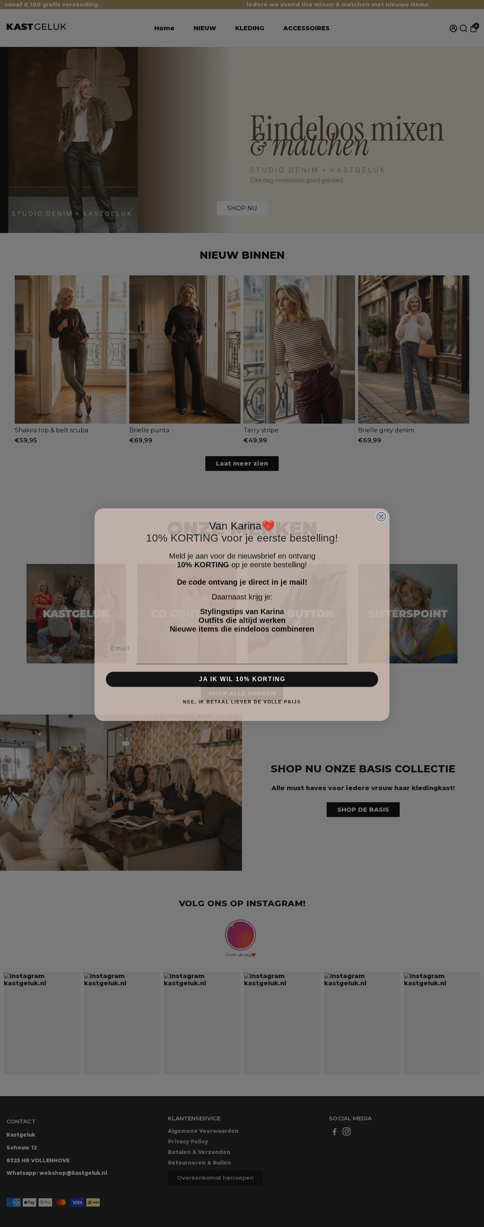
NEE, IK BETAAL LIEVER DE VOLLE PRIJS (242, 701)
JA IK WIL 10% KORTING (242, 678)
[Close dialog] (381, 515)
